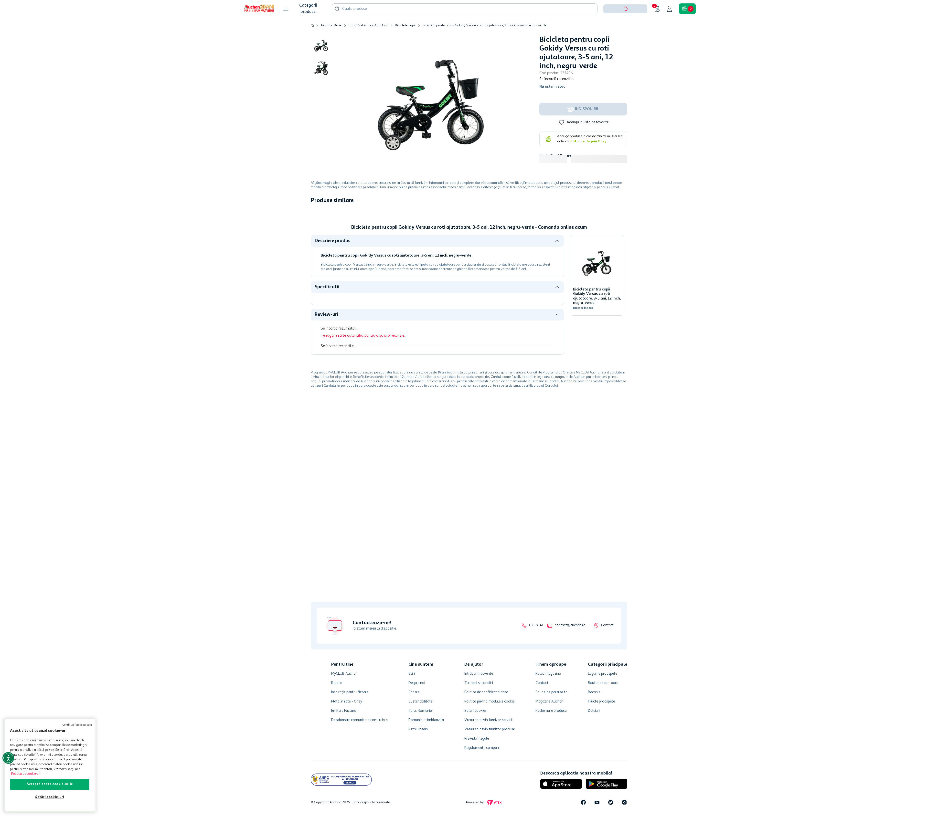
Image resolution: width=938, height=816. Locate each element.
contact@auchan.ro (570, 625)
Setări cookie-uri (49, 797)
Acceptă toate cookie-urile (50, 784)
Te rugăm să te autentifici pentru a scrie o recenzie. (363, 432)
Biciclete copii (405, 40)
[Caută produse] (337, 24)
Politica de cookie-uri (26, 773)
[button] (625, 24)
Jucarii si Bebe (331, 40)
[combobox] (464, 24)
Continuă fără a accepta (77, 725)
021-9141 (536, 625)
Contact (607, 625)
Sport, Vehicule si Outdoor (368, 40)
